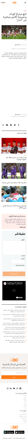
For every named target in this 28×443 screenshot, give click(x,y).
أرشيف (25, 421)
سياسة (24, 395)
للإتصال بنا (24, 419)
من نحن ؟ (24, 412)
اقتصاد (25, 397)
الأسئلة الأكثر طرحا (22, 414)
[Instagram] (8, 388)
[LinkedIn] (11, 388)
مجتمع (25, 399)
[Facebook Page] (20, 388)
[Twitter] (17, 388)
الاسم (22, 258)
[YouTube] (14, 388)
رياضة (25, 404)
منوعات (24, 10)
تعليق (22, 239)
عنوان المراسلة (20, 265)
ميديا (25, 402)
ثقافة (25, 400)
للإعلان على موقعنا (22, 416)
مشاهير (24, 406)
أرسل (14, 377)
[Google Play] (9, 432)
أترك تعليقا (14, 274)
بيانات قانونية (23, 418)
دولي (25, 408)
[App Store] (19, 432)
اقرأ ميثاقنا (22, 227)
